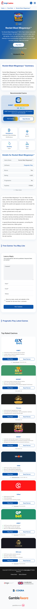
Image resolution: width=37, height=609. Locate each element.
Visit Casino (10, 118)
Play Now (18, 45)
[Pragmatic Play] (19, 53)
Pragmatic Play (28, 165)
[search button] (31, 3)
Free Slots (10, 8)
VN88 (18, 465)
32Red (18, 494)
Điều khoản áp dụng (15, 477)
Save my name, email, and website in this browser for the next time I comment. (17, 300)
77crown (18, 408)
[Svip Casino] (7, 3)
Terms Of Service (16, 362)
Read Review (26, 119)
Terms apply (15, 48)
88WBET (18, 379)
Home (2, 8)
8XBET (18, 350)
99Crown (18, 552)
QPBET (19, 523)
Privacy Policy (14, 574)
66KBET (18, 437)
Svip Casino (27, 570)
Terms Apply (16, 534)
